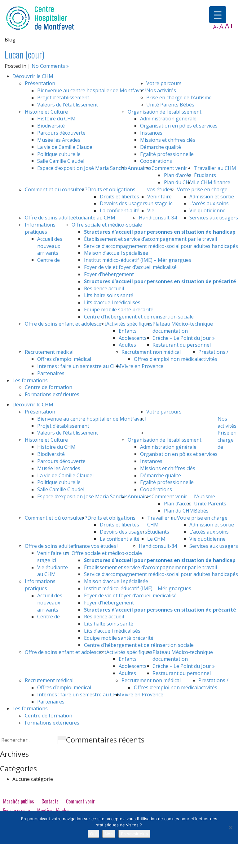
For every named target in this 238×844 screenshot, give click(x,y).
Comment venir (169, 168)
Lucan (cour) (24, 54)
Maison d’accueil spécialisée (116, 252)
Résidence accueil (104, 288)
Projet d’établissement (63, 97)
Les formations (30, 380)
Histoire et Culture (46, 111)
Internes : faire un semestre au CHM (79, 366)
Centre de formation (48, 387)
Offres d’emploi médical (64, 359)
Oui (93, 833)
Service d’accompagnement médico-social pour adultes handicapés (161, 246)
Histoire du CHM (56, 118)
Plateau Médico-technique (182, 323)
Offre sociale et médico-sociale (107, 224)
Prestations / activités (213, 355)
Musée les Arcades (58, 139)
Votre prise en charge (202, 189)
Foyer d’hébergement (109, 274)
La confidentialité (119, 210)
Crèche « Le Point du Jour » (183, 338)
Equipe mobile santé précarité (118, 309)
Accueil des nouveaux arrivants (49, 246)
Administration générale (168, 118)
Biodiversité (51, 125)
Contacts (50, 801)
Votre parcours (164, 83)
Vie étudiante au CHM (113, 214)
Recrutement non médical (151, 351)
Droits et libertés (119, 196)
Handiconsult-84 (158, 217)
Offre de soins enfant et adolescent (65, 323)
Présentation (40, 83)
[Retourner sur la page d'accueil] (40, 17)
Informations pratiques (40, 228)
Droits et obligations (111, 189)
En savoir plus (134, 833)
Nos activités (161, 90)
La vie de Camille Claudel (65, 147)
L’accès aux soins (209, 203)
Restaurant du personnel (181, 344)
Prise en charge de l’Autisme (179, 97)
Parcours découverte (61, 132)
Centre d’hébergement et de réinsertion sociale (139, 316)
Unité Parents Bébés (170, 104)
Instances (151, 132)
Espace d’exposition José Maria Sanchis (82, 168)
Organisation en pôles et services (179, 125)
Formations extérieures (52, 394)
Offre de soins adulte (49, 217)
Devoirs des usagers (123, 203)
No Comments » (50, 66)
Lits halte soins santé (108, 295)
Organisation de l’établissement (164, 111)
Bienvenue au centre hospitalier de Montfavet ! (91, 90)
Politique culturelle (59, 154)
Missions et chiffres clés (167, 139)
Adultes (127, 344)
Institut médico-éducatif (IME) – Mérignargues (137, 260)
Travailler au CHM (215, 168)
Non (109, 833)
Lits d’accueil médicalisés (112, 302)
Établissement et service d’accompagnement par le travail (150, 239)
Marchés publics (18, 801)
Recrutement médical (49, 351)
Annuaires (140, 168)
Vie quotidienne (207, 210)
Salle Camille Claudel (60, 161)
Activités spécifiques (129, 323)
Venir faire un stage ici (160, 200)
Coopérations (156, 161)
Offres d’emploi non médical (166, 359)
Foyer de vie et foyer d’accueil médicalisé (130, 267)
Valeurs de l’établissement (67, 104)
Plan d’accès (178, 175)
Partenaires (50, 373)
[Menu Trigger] (217, 14)
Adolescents (133, 338)
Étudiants (205, 175)
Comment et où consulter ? (56, 189)
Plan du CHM (179, 182)
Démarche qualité (160, 147)
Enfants (128, 330)
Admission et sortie (211, 196)
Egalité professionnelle (167, 154)
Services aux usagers (213, 217)
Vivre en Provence (142, 366)
